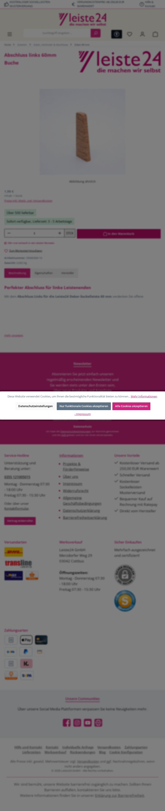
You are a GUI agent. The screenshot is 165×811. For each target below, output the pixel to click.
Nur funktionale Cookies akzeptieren (84, 406)
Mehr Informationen (144, 396)
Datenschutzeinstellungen (35, 406)
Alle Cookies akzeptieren (131, 406)
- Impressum (83, 414)
